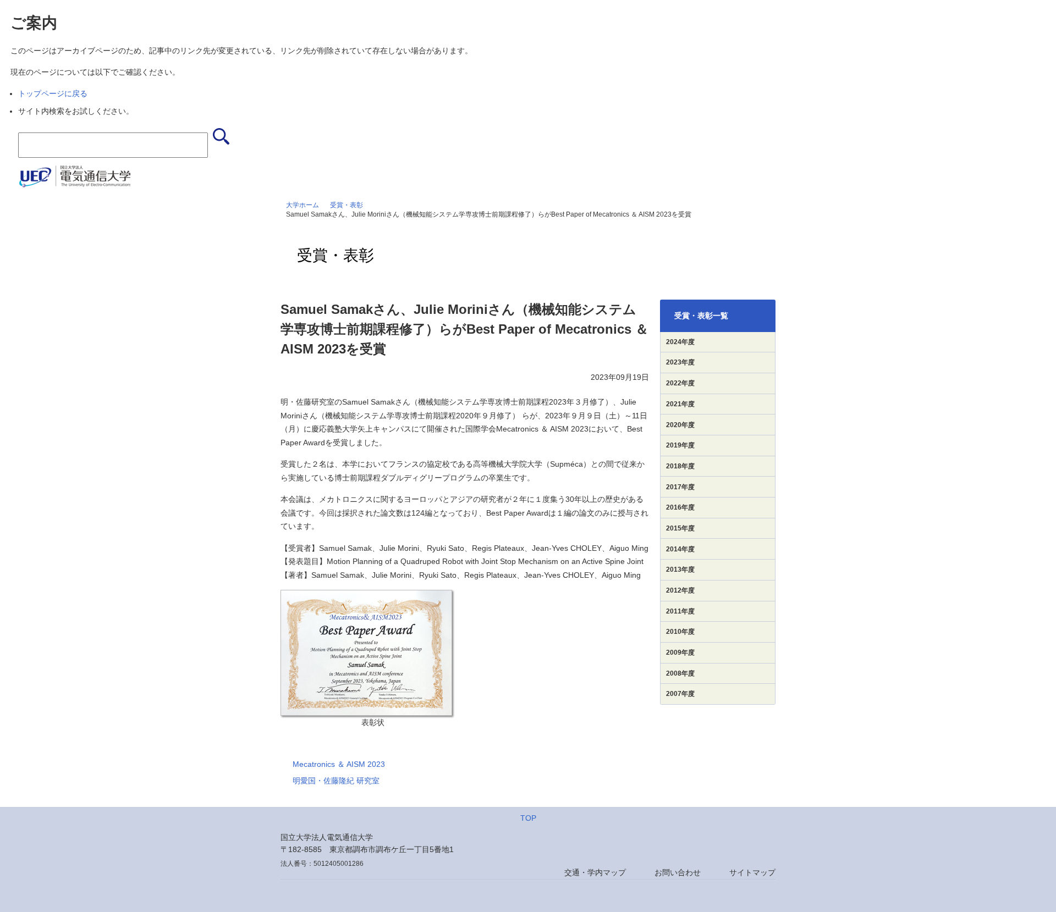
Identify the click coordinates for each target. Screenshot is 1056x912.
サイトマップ (752, 872)
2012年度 (680, 590)
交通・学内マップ (595, 872)
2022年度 (680, 383)
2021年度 (680, 404)
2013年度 (680, 569)
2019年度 (680, 445)
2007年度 (680, 694)
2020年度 (680, 425)
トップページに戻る (52, 93)
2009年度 (680, 652)
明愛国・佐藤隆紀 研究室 (336, 780)
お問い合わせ (677, 872)
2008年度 (680, 673)
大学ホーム (302, 205)
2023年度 (680, 362)
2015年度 (680, 528)
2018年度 (680, 466)
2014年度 (680, 549)
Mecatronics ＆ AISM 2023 (339, 764)
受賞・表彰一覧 (701, 315)
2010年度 (680, 631)
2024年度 (680, 342)
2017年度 (680, 487)
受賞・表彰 (346, 205)
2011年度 (680, 611)
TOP (528, 818)
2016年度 (680, 507)
